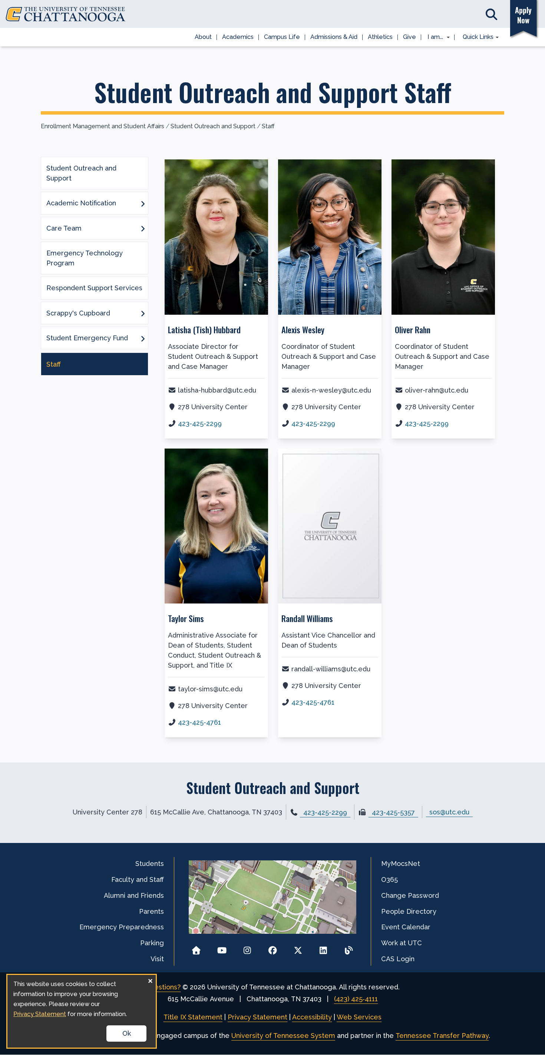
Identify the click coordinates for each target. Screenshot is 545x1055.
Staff (268, 126)
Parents (151, 911)
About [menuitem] (203, 36)
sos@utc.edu (449, 812)
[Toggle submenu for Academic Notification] (142, 203)
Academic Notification (81, 203)
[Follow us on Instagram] (247, 948)
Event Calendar (405, 927)
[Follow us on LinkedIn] (323, 948)
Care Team (64, 228)
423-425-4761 (199, 722)
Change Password (410, 895)
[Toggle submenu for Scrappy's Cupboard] (142, 312)
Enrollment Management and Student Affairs (102, 126)
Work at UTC (401, 943)
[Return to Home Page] (196, 948)
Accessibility (312, 1017)
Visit (157, 959)
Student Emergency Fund (87, 338)
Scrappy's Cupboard (78, 313)
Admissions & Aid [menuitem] (333, 36)
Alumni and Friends (134, 895)
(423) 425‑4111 (356, 999)
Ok (126, 1033)
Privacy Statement (257, 1017)
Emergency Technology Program (84, 258)
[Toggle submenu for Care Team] (142, 228)
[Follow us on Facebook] (273, 948)
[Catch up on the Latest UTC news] (349, 948)
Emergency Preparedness (121, 927)
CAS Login (397, 959)
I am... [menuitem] (433, 37)
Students (149, 863)
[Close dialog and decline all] (150, 979)
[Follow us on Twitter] (298, 948)
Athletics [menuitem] (380, 36)
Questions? (163, 987)
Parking (152, 943)
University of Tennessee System (283, 1035)
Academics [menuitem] (238, 36)
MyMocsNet (400, 863)
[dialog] (81, 1011)
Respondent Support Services (94, 288)
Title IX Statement (193, 1017)
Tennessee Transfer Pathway (442, 1035)
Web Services (359, 1017)
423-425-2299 (200, 423)
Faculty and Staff (137, 879)
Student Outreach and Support (213, 126)
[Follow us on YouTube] (222, 948)
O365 (389, 879)
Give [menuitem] (409, 36)
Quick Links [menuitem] (475, 37)
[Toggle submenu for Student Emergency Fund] (142, 338)
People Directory (408, 911)
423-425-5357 (393, 812)
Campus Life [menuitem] (282, 36)
